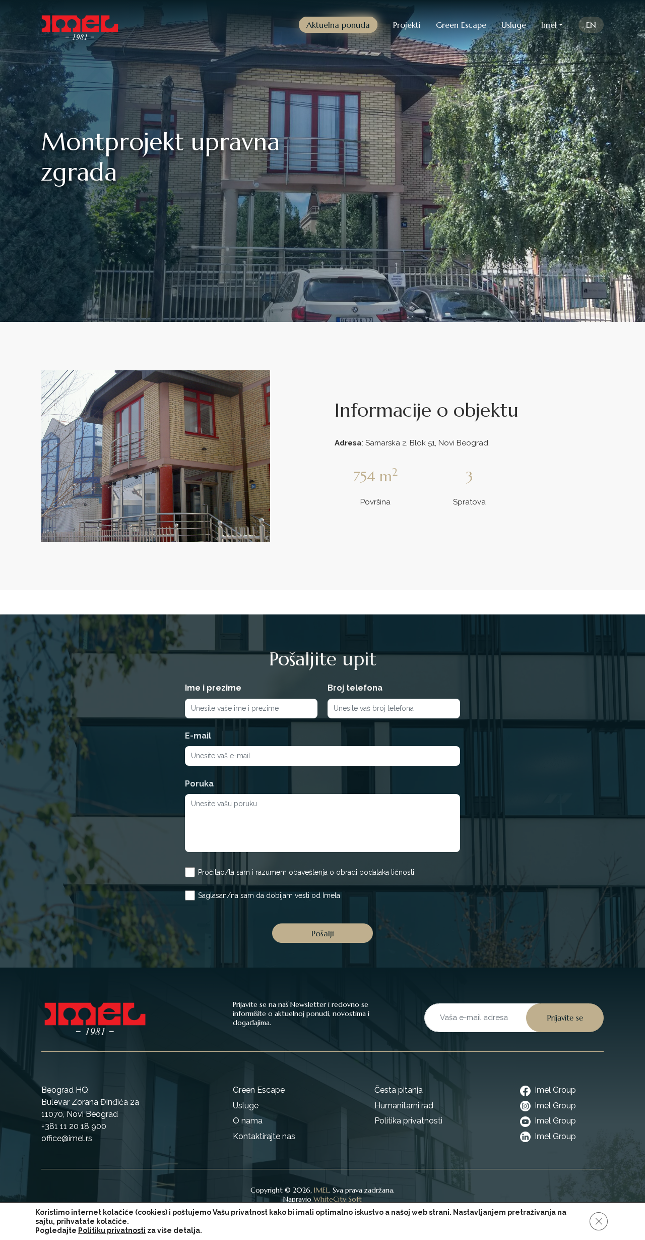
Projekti (407, 25)
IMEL (321, 1190)
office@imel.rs (66, 1138)
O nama (248, 1120)
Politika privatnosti (408, 1120)
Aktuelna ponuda (338, 25)
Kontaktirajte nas (264, 1136)
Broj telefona (355, 688)
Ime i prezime (213, 688)
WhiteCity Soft (337, 1199)
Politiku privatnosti (112, 1230)
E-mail (198, 736)
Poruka (199, 783)
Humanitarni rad (403, 1105)
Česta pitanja (398, 1090)
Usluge (513, 25)
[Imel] (79, 25)
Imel (549, 25)
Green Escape (461, 25)
